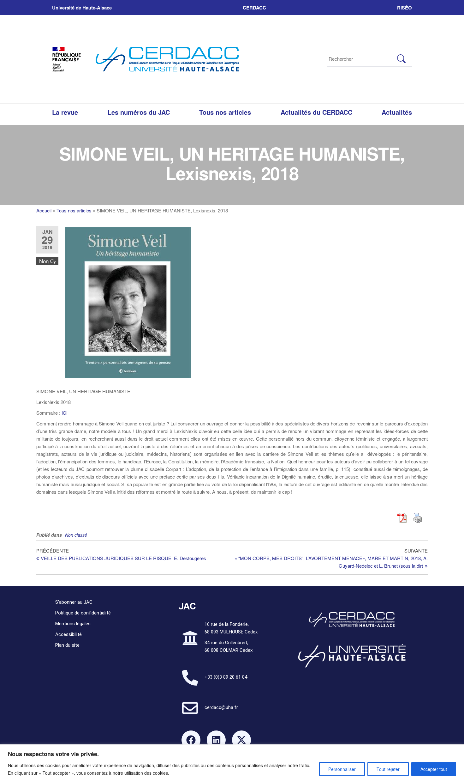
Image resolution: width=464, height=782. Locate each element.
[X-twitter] (241, 739)
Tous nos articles (225, 112)
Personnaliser (342, 769)
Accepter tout (433, 769)
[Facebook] (190, 739)
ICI (64, 412)
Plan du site (67, 645)
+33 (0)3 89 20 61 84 (226, 677)
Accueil (43, 210)
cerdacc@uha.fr (221, 707)
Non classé (76, 535)
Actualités (397, 112)
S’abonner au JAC (73, 602)
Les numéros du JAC (139, 112)
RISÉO (404, 7)
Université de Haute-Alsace (82, 7)
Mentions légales (73, 623)
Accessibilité (68, 634)
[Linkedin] (216, 739)
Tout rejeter (388, 769)
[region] (232, 763)
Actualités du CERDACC (316, 112)
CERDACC (254, 7)
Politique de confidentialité (83, 613)
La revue (65, 112)
